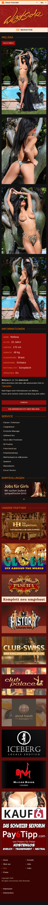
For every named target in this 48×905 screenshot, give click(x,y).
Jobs (29, 864)
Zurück (24, 402)
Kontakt (30, 860)
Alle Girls (8, 43)
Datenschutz (8, 893)
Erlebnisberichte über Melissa (24, 409)
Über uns (7, 864)
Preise (5, 872)
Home (5, 860)
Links (29, 868)
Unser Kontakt (12, 3)
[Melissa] (24, 81)
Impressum (7, 889)
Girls (5, 868)
